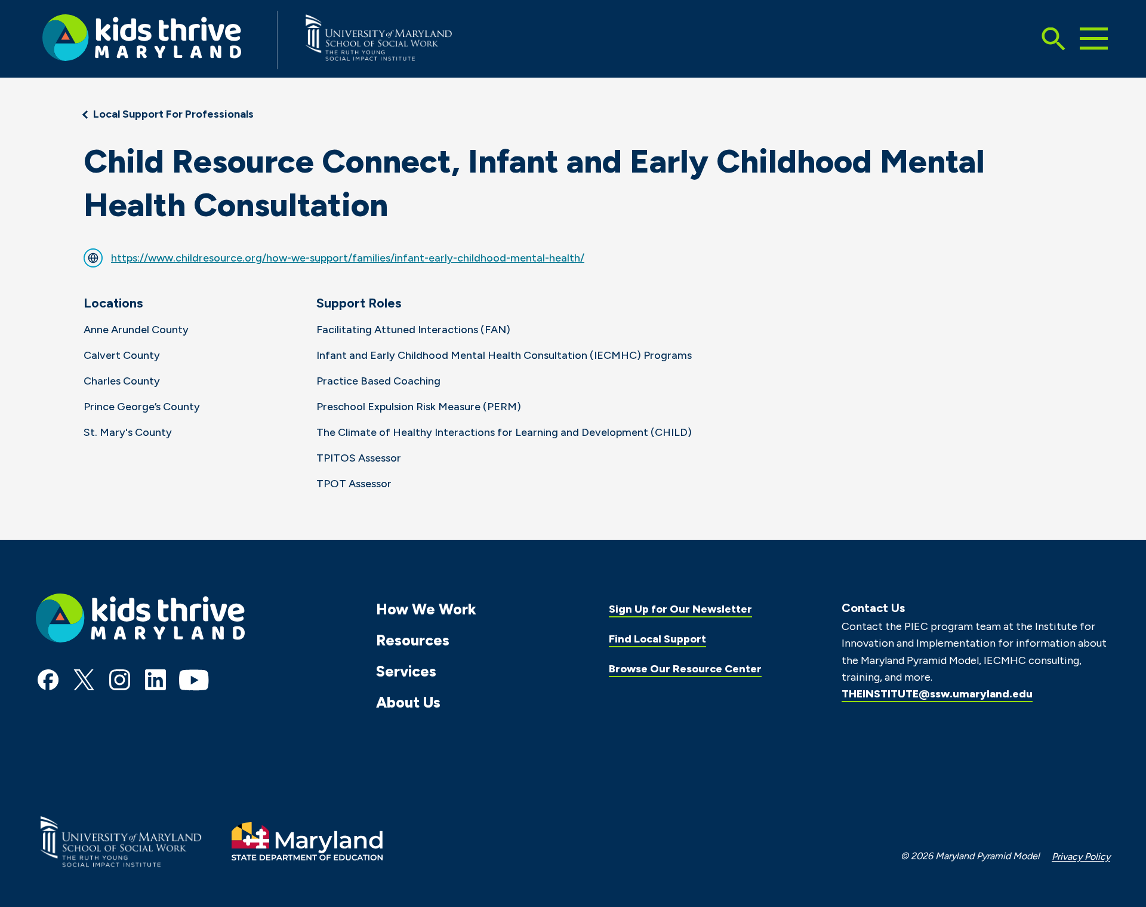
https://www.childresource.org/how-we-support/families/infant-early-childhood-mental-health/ (347, 258)
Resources (412, 640)
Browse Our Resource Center (685, 668)
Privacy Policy (1081, 856)
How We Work (426, 609)
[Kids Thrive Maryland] (141, 39)
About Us (408, 702)
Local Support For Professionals (173, 114)
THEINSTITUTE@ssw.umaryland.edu (937, 693)
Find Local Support (657, 638)
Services (406, 671)
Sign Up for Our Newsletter (680, 609)
